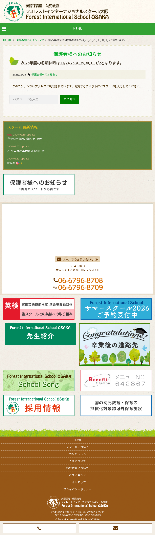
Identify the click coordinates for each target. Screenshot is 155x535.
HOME (78, 440)
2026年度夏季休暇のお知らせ (26, 151)
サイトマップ (77, 482)
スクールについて (77, 447)
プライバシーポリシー (77, 489)
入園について (77, 461)
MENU (77, 28)
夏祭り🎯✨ (14, 163)
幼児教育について (77, 468)
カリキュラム (77, 454)
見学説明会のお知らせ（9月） (26, 139)
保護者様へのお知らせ (44, 74)
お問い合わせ (77, 475)
